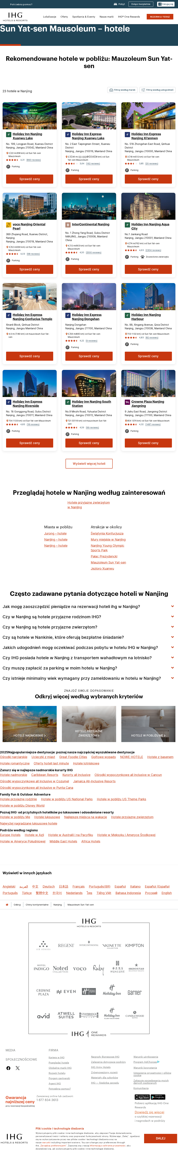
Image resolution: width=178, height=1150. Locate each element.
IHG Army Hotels (101, 1067)
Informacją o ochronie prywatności (108, 1145)
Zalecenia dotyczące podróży (108, 1062)
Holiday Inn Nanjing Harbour (146, 317)
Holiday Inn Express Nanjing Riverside (27, 403)
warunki (46, 1142)
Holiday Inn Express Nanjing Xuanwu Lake (88, 136)
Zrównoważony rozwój (104, 1072)
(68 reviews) (33, 254)
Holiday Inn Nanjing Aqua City (150, 226)
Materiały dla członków (104, 1077)
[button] (166, 4)
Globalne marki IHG (60, 1067)
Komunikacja (141, 1088)
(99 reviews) (92, 427)
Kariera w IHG (56, 1057)
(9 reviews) (91, 340)
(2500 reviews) (93, 252)
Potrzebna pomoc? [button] (21, 4)
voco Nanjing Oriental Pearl (29, 226)
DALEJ (160, 1138)
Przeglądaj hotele (59, 1062)
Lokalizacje (49, 16)
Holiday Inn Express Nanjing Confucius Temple (32, 317)
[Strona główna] (7, 905)
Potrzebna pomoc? (60, 1088)
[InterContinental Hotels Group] (15, 16)
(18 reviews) (33, 424)
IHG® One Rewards (129, 16)
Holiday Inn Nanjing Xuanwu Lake (27, 136)
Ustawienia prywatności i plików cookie (152, 1074)
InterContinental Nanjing (90, 224)
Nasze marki (107, 16)
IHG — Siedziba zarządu (105, 1082)
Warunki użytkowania (146, 1056)
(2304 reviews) (153, 250)
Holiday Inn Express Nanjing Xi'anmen (146, 136)
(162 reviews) (93, 163)
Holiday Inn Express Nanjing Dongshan (87, 317)
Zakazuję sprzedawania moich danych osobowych (151, 1082)
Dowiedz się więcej (149, 1112)
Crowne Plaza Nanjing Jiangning (147, 403)
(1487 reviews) (153, 424)
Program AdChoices (145, 1062)
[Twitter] (17, 1068)
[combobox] (122, 90)
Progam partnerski (59, 1078)
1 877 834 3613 (47, 1100)
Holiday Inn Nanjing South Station (91, 403)
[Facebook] (9, 1068)
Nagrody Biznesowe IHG (105, 1056)
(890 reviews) (33, 160)
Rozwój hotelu (57, 1073)
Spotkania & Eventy (83, 16)
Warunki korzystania (145, 1067)
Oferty (64, 16)
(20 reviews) (151, 163)
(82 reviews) (151, 337)
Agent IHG (55, 1083)
